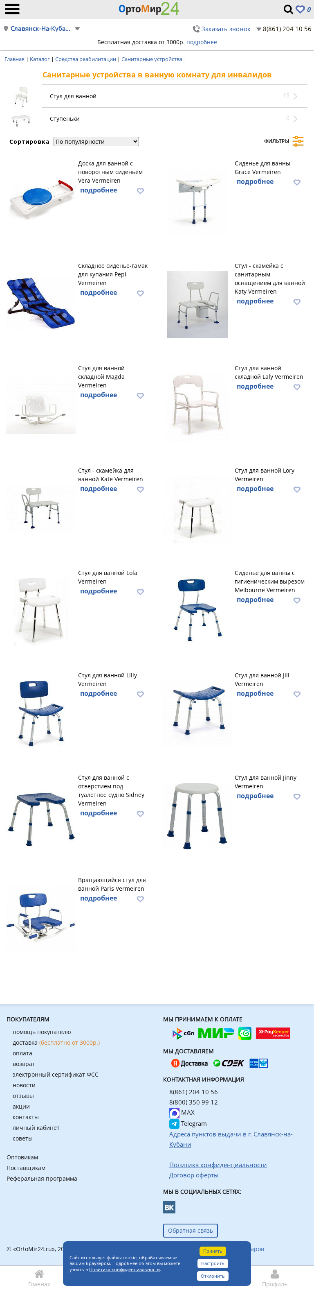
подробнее (201, 42)
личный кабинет (36, 1128)
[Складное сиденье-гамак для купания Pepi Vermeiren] (41, 303)
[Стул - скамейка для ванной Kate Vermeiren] (41, 508)
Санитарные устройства (152, 59)
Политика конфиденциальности (124, 1269)
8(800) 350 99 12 (193, 1102)
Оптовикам (22, 1157)
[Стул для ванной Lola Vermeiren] (41, 610)
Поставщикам (26, 1168)
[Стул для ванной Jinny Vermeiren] (197, 815)
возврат (24, 1064)
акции (21, 1106)
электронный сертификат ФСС (56, 1074)
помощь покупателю (42, 1032)
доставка (56, 1042)
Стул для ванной (73, 96)
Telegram (193, 1123)
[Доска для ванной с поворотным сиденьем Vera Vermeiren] (41, 201)
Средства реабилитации (86, 59)
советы (23, 1138)
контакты (26, 1117)
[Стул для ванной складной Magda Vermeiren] (41, 406)
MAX (187, 1112)
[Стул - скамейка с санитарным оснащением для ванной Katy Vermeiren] (197, 303)
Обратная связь (190, 1230)
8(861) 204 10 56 (287, 29)
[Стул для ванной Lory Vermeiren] (197, 508)
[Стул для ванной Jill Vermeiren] (197, 713)
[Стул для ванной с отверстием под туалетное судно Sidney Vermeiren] (41, 815)
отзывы (23, 1096)
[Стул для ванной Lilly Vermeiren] (41, 713)
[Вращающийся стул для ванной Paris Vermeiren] (41, 918)
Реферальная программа (42, 1178)
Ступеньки (65, 118)
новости (24, 1085)
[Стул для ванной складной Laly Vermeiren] (197, 406)
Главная (15, 59)
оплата (22, 1053)
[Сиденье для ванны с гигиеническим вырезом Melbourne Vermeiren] (197, 610)
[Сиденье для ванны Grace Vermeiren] (197, 201)
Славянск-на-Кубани (42, 28)
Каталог (40, 59)
